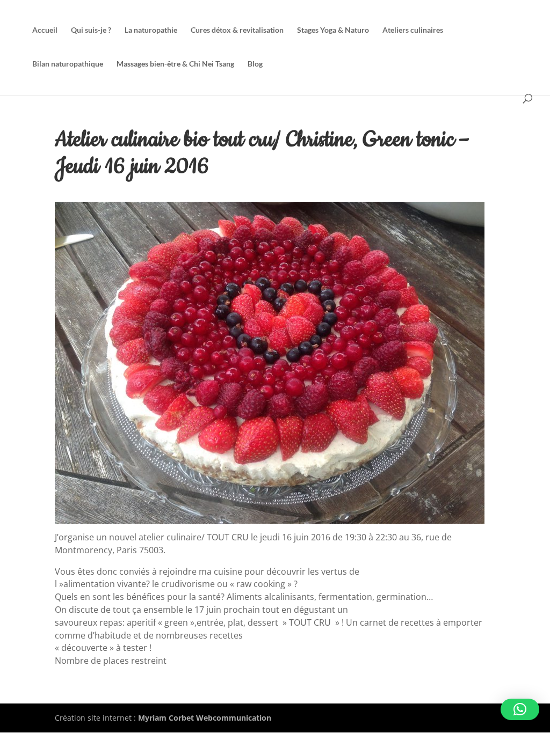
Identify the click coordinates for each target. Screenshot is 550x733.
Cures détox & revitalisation (237, 30)
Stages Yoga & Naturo (333, 30)
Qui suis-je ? (91, 30)
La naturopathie (151, 30)
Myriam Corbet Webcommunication (203, 718)
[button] (520, 709)
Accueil (44, 30)
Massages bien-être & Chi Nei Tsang (175, 64)
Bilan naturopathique (67, 64)
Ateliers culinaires (412, 30)
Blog (255, 64)
